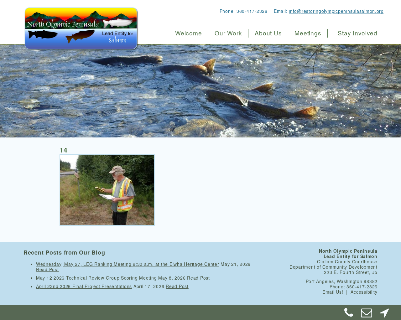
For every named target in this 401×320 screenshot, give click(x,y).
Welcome (188, 33)
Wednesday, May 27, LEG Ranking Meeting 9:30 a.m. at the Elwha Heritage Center (127, 264)
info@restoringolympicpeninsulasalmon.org (336, 11)
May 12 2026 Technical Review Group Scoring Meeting (96, 278)
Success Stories (232, 73)
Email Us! (332, 292)
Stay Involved (358, 33)
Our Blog (263, 112)
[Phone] (349, 315)
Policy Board (268, 60)
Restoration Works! (235, 47)
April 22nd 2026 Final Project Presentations (84, 286)
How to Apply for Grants (241, 86)
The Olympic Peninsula (280, 47)
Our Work (228, 33)
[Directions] (384, 315)
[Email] (367, 315)
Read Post (47, 269)
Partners (262, 99)
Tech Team (265, 73)
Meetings (307, 33)
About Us (268, 33)
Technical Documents (278, 86)
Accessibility (364, 292)
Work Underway (231, 60)
